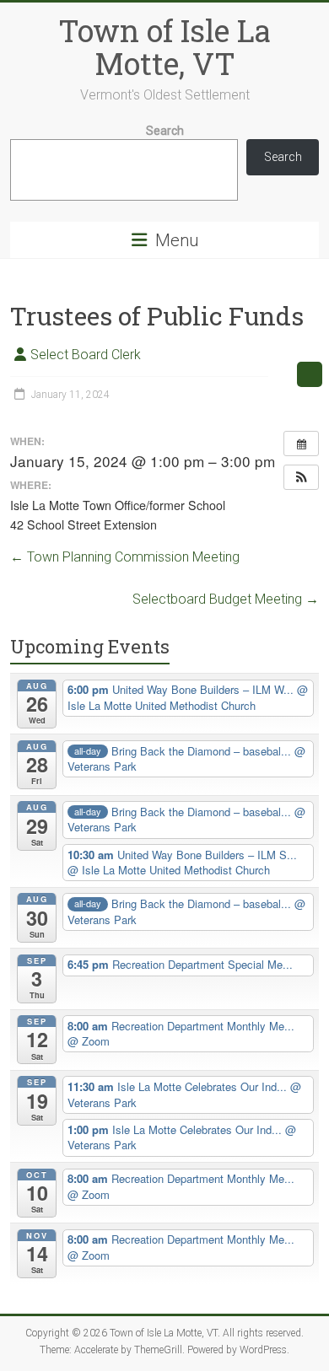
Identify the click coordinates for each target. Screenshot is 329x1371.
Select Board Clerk (85, 355)
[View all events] (301, 443)
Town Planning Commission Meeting (125, 557)
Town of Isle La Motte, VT (164, 46)
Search (165, 130)
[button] (301, 477)
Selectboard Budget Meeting (225, 599)
